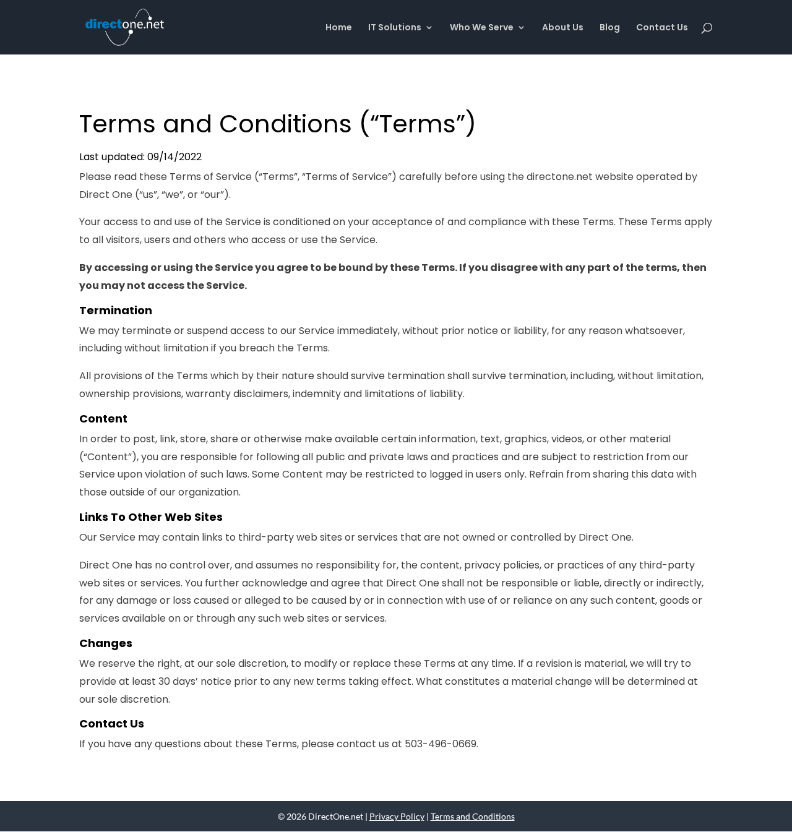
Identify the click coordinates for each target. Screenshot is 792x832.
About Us (562, 28)
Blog (610, 28)
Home (338, 28)
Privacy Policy (396, 816)
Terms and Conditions (473, 816)
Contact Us (662, 28)
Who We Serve (482, 28)
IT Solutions (394, 28)
